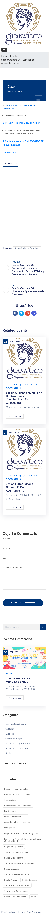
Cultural (9, 728)
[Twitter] (21, 313)
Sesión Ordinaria (11, 869)
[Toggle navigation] (4, 50)
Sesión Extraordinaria (13, 858)
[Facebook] (15, 313)
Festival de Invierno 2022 (15, 817)
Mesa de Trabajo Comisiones (17, 822)
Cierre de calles (21, 789)
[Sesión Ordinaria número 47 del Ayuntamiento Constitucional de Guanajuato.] (24, 358)
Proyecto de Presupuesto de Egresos (21, 833)
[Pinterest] (27, 313)
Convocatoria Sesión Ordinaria (17, 805)
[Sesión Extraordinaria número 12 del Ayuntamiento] (24, 449)
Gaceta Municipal (14, 105)
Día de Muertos (11, 811)
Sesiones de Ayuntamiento (18, 743)
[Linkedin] (34, 313)
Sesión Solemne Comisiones (17, 885)
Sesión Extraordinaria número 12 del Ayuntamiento (19, 487)
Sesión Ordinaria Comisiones (27, 248)
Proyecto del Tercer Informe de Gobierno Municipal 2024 (22, 840)
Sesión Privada (10, 880)
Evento (14, 56)
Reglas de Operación (13, 847)
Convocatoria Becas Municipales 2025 (18, 680)
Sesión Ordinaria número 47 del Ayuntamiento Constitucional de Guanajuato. (24, 398)
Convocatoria (9, 152)
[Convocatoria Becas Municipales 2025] (24, 658)
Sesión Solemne (29, 880)
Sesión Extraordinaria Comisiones (19, 863)
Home (4, 56)
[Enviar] (43, 627)
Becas (7, 789)
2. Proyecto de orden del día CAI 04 (21, 122)
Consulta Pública (11, 794)
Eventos (9, 733)
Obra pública (10, 828)
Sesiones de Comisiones (17, 748)
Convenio (28, 794)
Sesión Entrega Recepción (16, 852)
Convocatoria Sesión (15, 724)
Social (9, 673)
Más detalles (15, 416)
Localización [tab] (10, 163)
